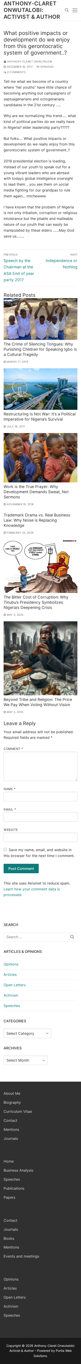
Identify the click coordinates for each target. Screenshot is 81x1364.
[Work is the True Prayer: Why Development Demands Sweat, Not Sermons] (40, 457)
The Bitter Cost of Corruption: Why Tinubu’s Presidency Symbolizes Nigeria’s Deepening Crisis (36, 602)
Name (10, 789)
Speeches (12, 1005)
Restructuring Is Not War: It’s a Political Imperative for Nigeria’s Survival (40, 417)
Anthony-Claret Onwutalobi (29, 61)
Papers (9, 1197)
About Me (12, 1093)
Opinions (46, 66)
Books (9, 1238)
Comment (13, 749)
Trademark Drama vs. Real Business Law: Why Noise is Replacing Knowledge (37, 520)
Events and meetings (21, 1256)
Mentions (11, 1129)
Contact (10, 1120)
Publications (14, 1188)
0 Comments (16, 72)
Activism (11, 995)
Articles (10, 974)
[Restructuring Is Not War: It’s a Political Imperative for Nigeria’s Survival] (40, 389)
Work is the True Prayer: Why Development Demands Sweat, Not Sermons (36, 491)
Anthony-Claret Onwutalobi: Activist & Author (32, 10)
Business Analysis (18, 1170)
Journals (11, 1138)
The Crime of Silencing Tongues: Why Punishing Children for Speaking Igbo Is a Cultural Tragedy (40, 349)
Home (9, 1161)
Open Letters (15, 985)
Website (11, 830)
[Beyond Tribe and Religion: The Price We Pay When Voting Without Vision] (40, 658)
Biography (12, 1102)
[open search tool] (67, 10)
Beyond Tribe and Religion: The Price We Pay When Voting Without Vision (38, 702)
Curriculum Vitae (18, 1111)
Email (10, 809)
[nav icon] (74, 10)
